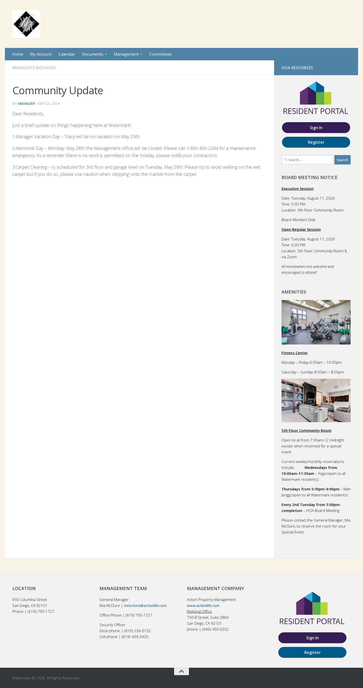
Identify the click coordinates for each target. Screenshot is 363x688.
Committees (160, 54)
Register (316, 142)
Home (17, 54)
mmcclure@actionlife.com (145, 605)
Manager (26, 103)
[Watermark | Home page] (26, 24)
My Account (41, 54)
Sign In (316, 127)
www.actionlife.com (203, 605)
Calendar (67, 54)
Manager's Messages (34, 67)
